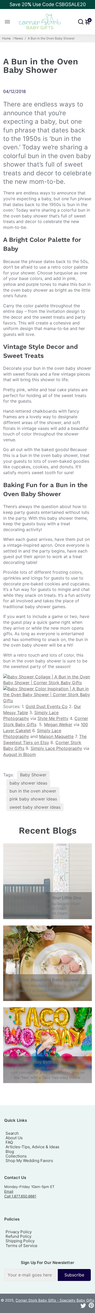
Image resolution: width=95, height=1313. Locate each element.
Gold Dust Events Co (47, 706)
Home (6, 38)
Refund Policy (18, 1236)
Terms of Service (21, 1245)
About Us (14, 1137)
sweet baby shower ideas (35, 807)
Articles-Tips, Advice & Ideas (32, 1146)
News (19, 38)
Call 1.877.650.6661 (20, 1196)
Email (8, 1191)
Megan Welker (58, 724)
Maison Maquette (56, 736)
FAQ (9, 1142)
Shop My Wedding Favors (29, 1160)
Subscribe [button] (74, 1275)
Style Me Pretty (52, 718)
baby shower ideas (28, 783)
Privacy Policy (19, 1231)
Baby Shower (33, 774)
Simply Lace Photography (56, 748)
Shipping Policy (20, 1240)
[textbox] (31, 1275)
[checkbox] (47, 1275)
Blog (10, 1151)
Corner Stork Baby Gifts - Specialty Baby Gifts (55, 1300)
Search (12, 1133)
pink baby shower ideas (33, 799)
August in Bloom (19, 754)
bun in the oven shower (33, 791)
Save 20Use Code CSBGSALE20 (48, 4)
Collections (16, 1156)
